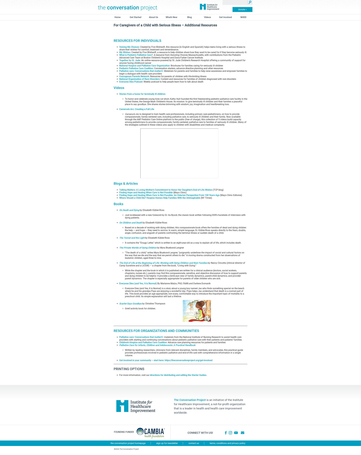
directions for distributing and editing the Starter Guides (178, 375)
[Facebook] (225, 432)
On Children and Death (130, 222)
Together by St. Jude (129, 60)
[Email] (242, 433)
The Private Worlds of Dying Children (138, 247)
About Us (153, 17)
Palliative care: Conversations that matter (140, 71)
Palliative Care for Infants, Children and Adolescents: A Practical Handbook (157, 345)
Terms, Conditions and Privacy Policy (227, 443)
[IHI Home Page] (209, 7)
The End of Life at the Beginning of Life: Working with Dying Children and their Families (163, 263)
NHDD (243, 17)
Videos (207, 17)
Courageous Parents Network (134, 76)
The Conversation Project (127, 7)
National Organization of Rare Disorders (139, 79)
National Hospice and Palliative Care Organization (144, 65)
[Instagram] (230, 432)
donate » (242, 9)
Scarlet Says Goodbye (130, 303)
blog (189, 17)
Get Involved (225, 17)
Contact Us (194, 443)
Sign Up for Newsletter (167, 443)
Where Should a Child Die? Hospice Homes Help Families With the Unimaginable (159, 198)
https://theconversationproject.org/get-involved (188, 360)
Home (118, 17)
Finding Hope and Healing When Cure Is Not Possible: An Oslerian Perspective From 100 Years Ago (169, 195)
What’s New (171, 17)
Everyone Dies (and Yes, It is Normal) (138, 283)
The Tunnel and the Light (132, 238)
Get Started (135, 17)
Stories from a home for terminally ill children (142, 94)
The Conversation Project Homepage (128, 443)
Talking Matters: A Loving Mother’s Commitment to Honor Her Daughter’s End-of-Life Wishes (165, 190)
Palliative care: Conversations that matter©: (141, 337)
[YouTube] (236, 433)
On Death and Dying (129, 210)
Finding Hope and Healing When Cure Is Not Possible (146, 192)
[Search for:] (235, 2)
